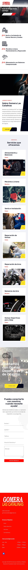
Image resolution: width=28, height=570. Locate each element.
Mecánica (7, 184)
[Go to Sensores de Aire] (23, 308)
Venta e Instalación (13, 209)
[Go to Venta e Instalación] (23, 226)
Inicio (5, 523)
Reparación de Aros (13, 264)
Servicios (6, 529)
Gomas (6, 157)
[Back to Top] (25, 567)
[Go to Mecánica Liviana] (23, 199)
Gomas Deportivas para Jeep (12, 319)
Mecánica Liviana (12, 182)
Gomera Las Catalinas (16, 562)
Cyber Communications (19, 564)
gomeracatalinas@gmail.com (9, 513)
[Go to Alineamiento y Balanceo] (23, 172)
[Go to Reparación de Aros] (23, 281)
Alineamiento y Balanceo (11, 154)
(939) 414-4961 (6, 511)
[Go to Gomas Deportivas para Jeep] (23, 337)
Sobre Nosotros (7, 526)
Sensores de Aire (12, 291)
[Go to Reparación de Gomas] (23, 255)
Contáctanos (7, 532)
